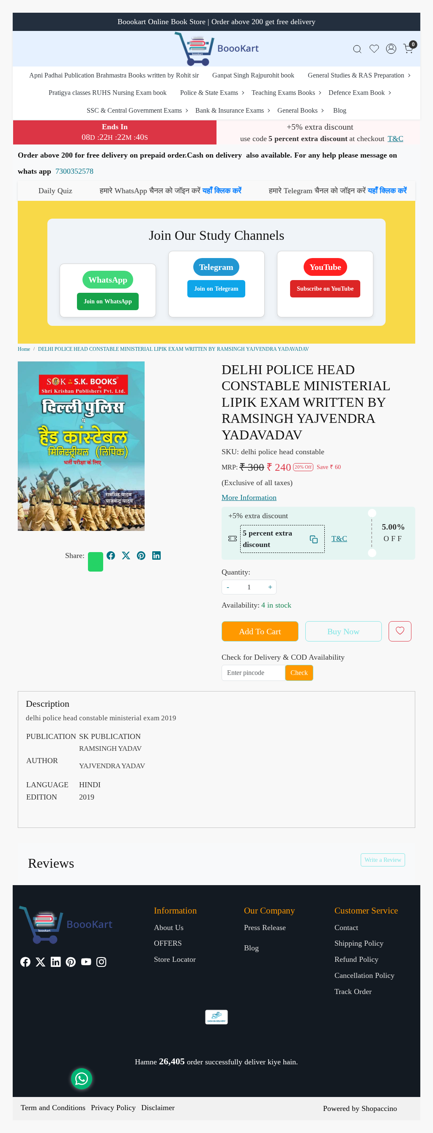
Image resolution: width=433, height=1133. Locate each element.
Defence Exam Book (357, 92)
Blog (339, 110)
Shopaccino (379, 1108)
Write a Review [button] (382, 860)
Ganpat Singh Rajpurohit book (253, 75)
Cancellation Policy (364, 975)
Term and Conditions (53, 1107)
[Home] (216, 48)
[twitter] (126, 555)
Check (299, 672)
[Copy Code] (314, 538)
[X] (40, 963)
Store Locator (175, 959)
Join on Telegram (216, 289)
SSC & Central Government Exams (134, 110)
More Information (249, 497)
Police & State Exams (209, 92)
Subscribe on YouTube (325, 289)
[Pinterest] (70, 963)
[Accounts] (391, 49)
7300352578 (74, 171)
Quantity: (236, 572)
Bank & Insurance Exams (229, 110)
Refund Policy (356, 959)
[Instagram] (101, 963)
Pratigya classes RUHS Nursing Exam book (108, 92)
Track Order (353, 991)
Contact (346, 927)
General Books (297, 110)
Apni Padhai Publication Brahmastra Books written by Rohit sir (114, 75)
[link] (357, 49)
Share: (75, 555)
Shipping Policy (359, 943)
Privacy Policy (113, 1107)
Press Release (265, 927)
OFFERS (168, 943)
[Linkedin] (55, 963)
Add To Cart (260, 631)
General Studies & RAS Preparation (356, 75)
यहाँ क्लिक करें (175, 190)
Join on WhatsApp (108, 301)
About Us (169, 927)
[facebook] (110, 555)
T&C (395, 138)
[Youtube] (86, 963)
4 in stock (276, 605)
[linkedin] (156, 555)
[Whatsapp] (95, 562)
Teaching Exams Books (283, 92)
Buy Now (343, 631)
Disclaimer (158, 1107)
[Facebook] (25, 963)
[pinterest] (141, 555)
